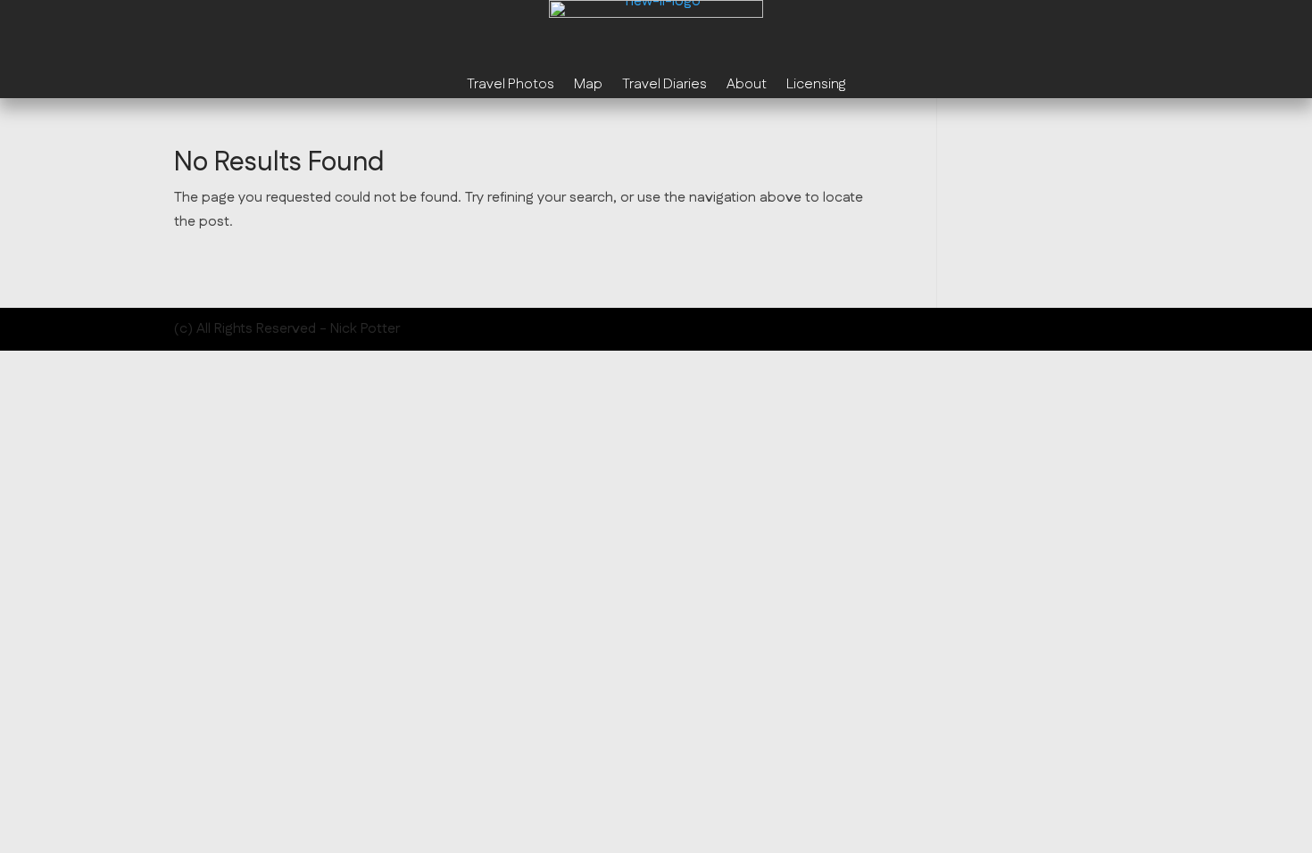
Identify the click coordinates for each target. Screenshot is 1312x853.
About (747, 87)
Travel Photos (510, 87)
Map (588, 87)
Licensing (815, 87)
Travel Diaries (664, 87)
